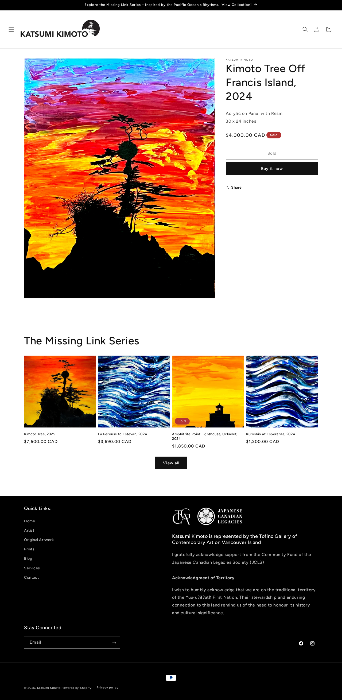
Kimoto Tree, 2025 (39, 434)
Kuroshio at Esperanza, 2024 (270, 434)
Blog (28, 558)
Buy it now (272, 168)
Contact (31, 577)
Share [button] (236, 187)
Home (29, 521)
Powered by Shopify (76, 688)
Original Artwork (39, 540)
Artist (29, 530)
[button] (11, 29)
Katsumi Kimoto (49, 688)
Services (32, 568)
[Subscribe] (114, 642)
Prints (29, 549)
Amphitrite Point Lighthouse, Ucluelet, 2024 (205, 436)
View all (171, 462)
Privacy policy (107, 687)
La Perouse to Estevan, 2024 (122, 434)
